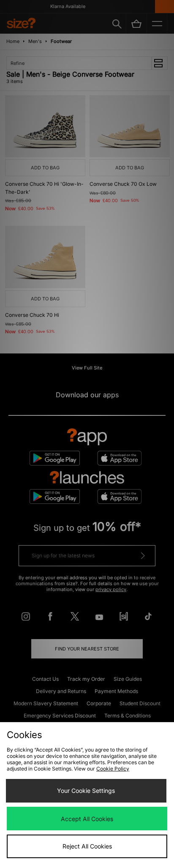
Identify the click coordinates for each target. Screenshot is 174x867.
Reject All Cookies (87, 846)
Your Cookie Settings (86, 790)
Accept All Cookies (87, 818)
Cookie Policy (112, 768)
